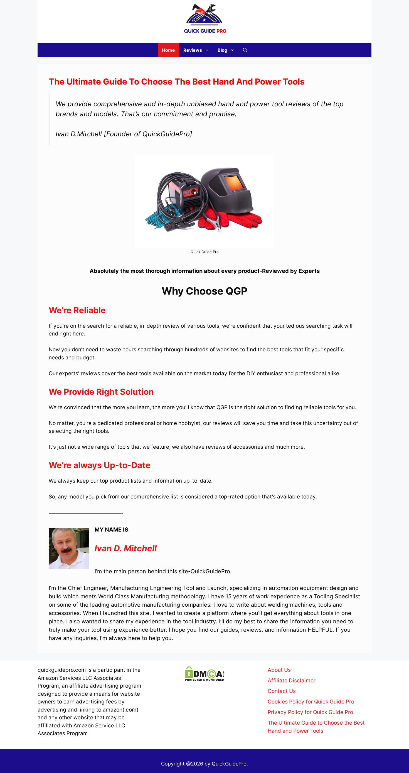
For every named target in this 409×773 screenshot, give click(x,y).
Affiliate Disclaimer (292, 680)
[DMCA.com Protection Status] (204, 679)
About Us (279, 670)
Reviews (192, 50)
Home (168, 50)
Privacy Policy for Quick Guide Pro (310, 712)
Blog (222, 50)
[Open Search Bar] (245, 50)
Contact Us (282, 691)
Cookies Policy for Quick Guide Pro (311, 701)
